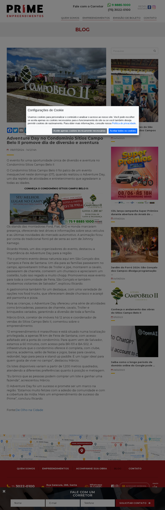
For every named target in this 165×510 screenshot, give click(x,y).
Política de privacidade (124, 123)
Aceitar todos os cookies (123, 130)
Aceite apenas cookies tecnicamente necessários (79, 130)
